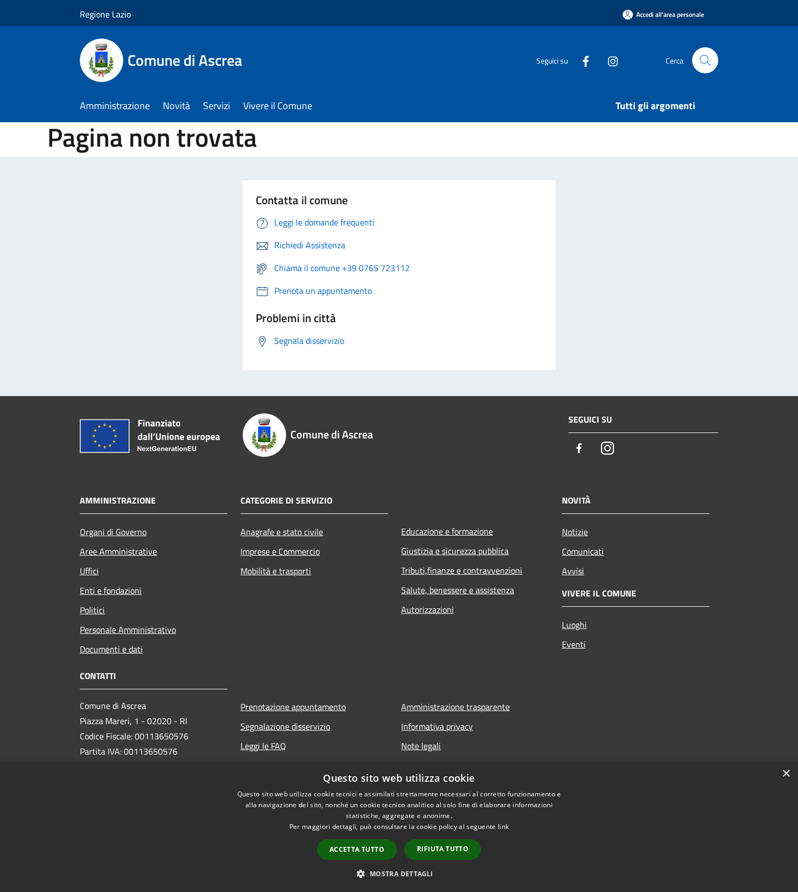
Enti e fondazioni (111, 590)
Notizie (575, 531)
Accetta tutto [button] (357, 849)
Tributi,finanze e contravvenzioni (461, 570)
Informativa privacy (437, 726)
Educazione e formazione (447, 531)
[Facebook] (581, 60)
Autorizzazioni (427, 609)
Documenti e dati (111, 649)
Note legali (421, 745)
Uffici (89, 570)
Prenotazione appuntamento (293, 706)
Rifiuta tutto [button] (442, 848)
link (503, 826)
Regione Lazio (105, 14)
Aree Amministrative (118, 551)
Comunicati (583, 551)
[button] (399, 873)
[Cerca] (705, 60)
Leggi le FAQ (263, 745)
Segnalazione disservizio (285, 726)
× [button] (786, 774)
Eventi (574, 644)
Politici (92, 610)
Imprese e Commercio (280, 551)
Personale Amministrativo (128, 629)
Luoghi (574, 624)
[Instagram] (608, 60)
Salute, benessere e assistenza (457, 589)
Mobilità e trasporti (275, 570)
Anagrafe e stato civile (281, 531)
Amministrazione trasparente (455, 706)
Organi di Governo (113, 531)
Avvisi (573, 570)
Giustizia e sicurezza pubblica (455, 550)
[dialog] (399, 827)
